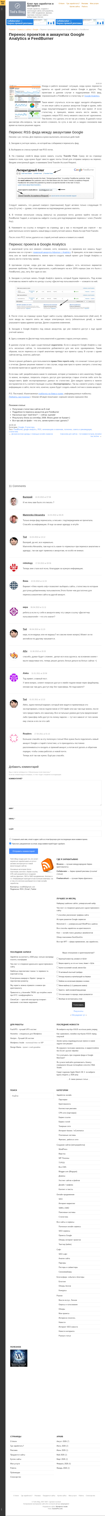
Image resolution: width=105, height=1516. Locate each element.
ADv (25, 651)
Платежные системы (67, 1135)
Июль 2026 (61, 1446)
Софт (59, 1250)
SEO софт (63, 1254)
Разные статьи (65, 1336)
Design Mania (15, 1047)
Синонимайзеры (65, 1272)
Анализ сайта (64, 1258)
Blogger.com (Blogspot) (68, 1172)
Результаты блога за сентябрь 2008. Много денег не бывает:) (41, 417)
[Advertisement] (55, 62)
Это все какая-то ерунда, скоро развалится (76, 994)
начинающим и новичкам (52, 429)
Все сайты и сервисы (65, 1222)
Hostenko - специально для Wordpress (26, 1034)
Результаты (78, 1011)
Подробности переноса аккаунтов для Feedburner (35, 412)
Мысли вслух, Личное (68, 1300)
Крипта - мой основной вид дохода (72, 990)
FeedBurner (18, 429)
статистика (13, 432)
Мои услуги (94, 4)
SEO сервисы (64, 1231)
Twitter (33, 889)
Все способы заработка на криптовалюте (74, 928)
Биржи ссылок (65, 1117)
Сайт (11, 829)
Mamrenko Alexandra (34, 515)
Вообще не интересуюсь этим (70, 999)
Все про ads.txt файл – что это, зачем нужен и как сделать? (40, 420)
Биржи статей (64, 1122)
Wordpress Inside (17, 1043)
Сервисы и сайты (24, 30)
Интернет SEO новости (68, 1327)
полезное (68, 429)
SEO (60, 1199)
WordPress (63, 1149)
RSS (39, 429)
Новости (62, 1322)
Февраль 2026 (62, 1464)
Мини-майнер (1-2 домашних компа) (73, 985)
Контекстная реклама (67, 1108)
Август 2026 (62, 1441)
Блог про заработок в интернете (40, 4)
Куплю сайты (75, 7)
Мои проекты (64, 1313)
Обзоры (62, 1309)
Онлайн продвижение (65, 1195)
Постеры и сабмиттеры (68, 1267)
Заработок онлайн (64, 1095)
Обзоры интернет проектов (70, 1240)
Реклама (84, 4)
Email (12, 819)
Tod (25, 537)
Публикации (15, 1473)
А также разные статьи (78, 1079)
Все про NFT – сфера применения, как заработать (77, 942)
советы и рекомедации (82, 429)
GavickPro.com (57, 1508)
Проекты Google (65, 1235)
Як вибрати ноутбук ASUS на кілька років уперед (77, 1029)
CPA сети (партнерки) (67, 1113)
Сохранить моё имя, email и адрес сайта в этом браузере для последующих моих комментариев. (50, 839)
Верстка (62, 1154)
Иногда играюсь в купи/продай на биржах (75, 977)
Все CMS (62, 1167)
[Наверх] (3, 1509)
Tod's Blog (17, 8)
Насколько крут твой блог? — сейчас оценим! (33, 415)
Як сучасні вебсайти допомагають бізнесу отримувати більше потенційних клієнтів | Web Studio (76, 1065)
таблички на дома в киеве (50, 393)
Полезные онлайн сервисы (70, 1227)
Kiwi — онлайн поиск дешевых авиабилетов (75, 933)
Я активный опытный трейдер (70, 972)
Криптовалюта (65, 1104)
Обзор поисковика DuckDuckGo (70, 937)
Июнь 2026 (61, 1450)
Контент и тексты (66, 1189)
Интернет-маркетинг (67, 1203)
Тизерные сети (65, 1126)
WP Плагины (64, 1158)
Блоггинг (62, 1282)
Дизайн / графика (66, 1185)
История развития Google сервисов (71, 919)
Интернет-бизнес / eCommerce (71, 1131)
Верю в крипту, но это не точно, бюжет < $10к (76, 963)
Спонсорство (15, 1477)
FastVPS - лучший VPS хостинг (23, 1029)
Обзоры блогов (65, 1286)
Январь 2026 (62, 1468)
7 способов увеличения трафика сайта (73, 915)
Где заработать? (73, 4)
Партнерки (63, 1100)
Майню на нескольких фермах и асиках (74, 981)
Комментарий (16, 779)
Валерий (27, 497)
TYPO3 (62, 1163)
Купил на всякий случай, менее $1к (72, 968)
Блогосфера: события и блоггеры (70, 1277)
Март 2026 (61, 1459)
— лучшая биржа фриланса (74, 878)
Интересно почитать (67, 1318)
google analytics (30, 429)
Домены (62, 1176)
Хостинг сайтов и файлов (69, 1180)
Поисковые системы (67, 1212)
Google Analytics (91, 96)
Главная (12, 30)
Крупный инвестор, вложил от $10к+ (73, 959)
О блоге (62, 4)
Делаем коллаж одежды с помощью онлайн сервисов (32, 434)
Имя (11, 808)
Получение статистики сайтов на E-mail (31, 409)
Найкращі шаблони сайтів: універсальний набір (76, 903)
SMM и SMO (64, 1208)
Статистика (29, 427)
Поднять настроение (19, 397)
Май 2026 (60, 1455)
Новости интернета (66, 1331)
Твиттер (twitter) (65, 1244)
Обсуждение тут (78, 1015)
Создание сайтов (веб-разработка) (71, 1145)
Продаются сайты (17, 1455)
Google (35, 30)
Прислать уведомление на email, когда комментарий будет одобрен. (38, 844)
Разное (59, 1296)
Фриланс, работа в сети (68, 1140)
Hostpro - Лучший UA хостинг (22, 1038)
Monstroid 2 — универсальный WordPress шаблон (77, 924)
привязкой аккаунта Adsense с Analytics (52, 252)
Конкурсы (63, 1290)
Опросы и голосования (68, 1305)
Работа (85, 7)
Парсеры (62, 1263)
